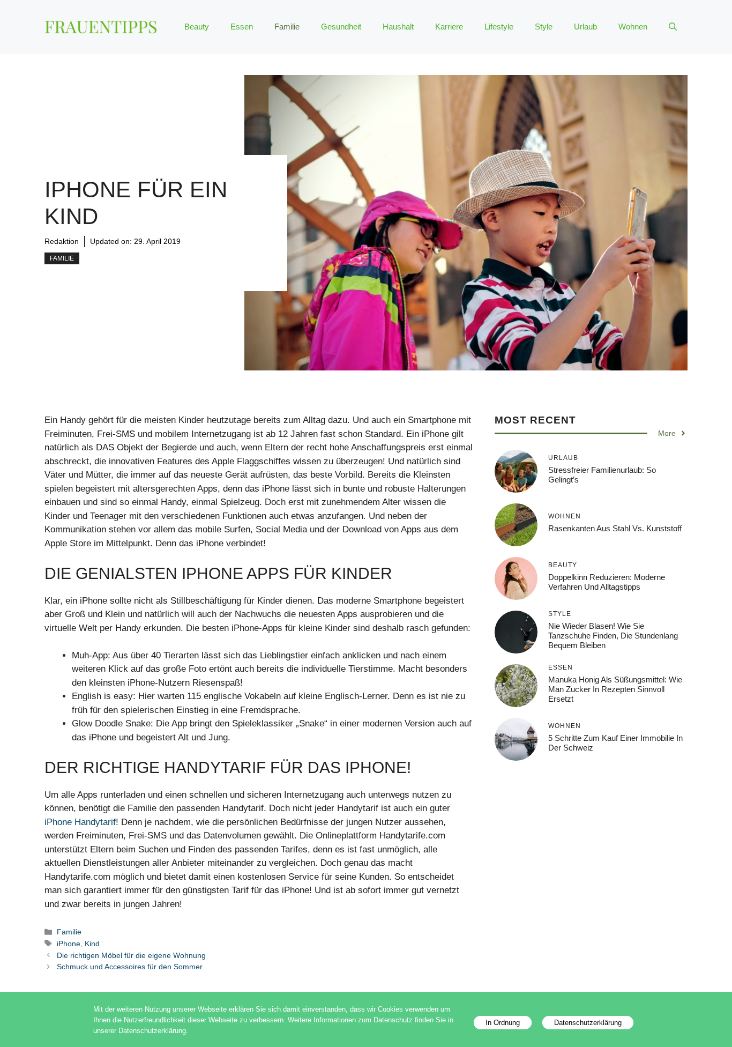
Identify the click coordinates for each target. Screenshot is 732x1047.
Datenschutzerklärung (588, 1023)
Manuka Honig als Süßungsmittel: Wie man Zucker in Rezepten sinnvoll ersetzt (615, 689)
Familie (287, 26)
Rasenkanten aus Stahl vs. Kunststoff (615, 528)
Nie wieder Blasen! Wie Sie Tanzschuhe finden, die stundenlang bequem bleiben (613, 635)
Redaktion (61, 241)
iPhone (68, 943)
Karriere (449, 26)
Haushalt (398, 26)
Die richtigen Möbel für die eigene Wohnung (131, 955)
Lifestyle (498, 26)
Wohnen (632, 26)
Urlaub (585, 26)
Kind (92, 943)
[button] (673, 27)
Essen (241, 26)
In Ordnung (502, 1023)
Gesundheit (341, 26)
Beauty (196, 26)
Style (543, 26)
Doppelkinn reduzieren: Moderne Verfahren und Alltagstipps (606, 582)
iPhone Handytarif (80, 822)
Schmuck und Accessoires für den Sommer (130, 966)
